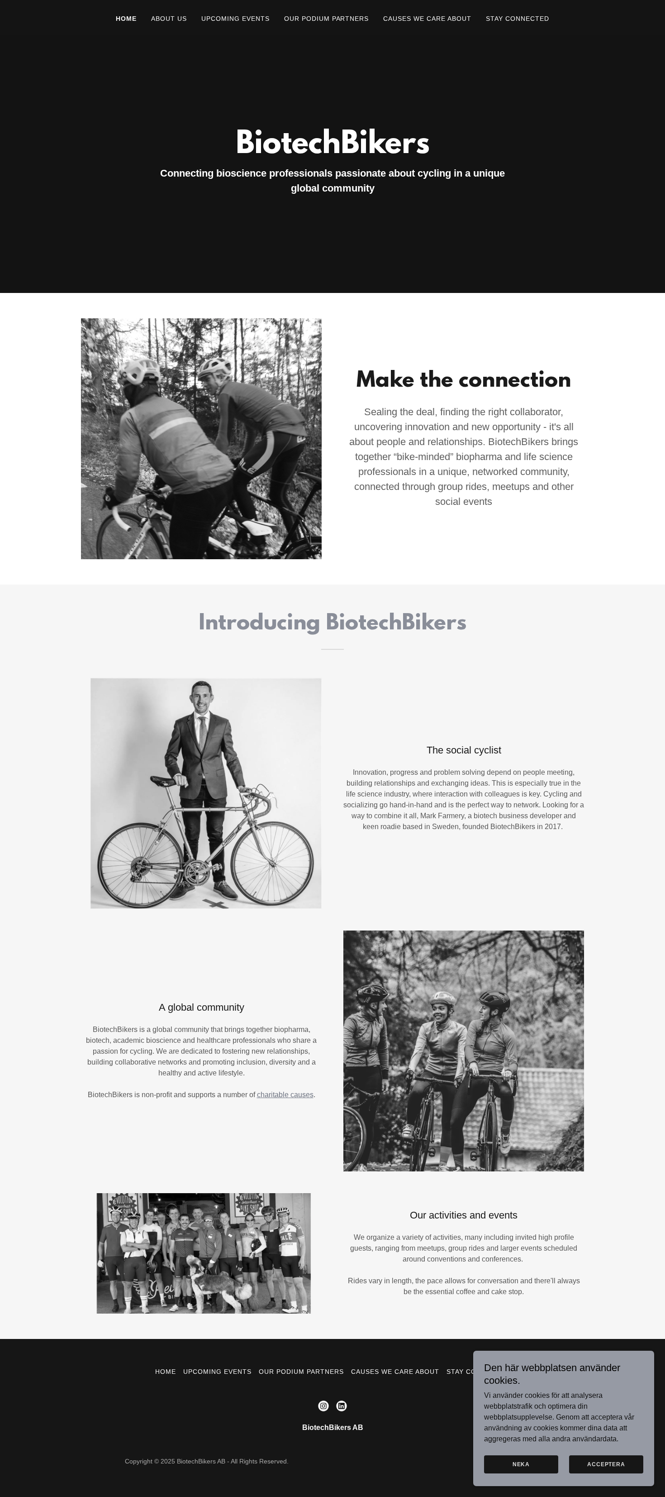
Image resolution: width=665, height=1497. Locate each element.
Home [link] (126, 18)
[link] (323, 1406)
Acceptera (606, 1464)
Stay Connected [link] (517, 18)
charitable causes (285, 1095)
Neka (521, 1464)
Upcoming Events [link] (235, 18)
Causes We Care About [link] (427, 18)
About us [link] (169, 18)
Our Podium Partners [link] (326, 18)
